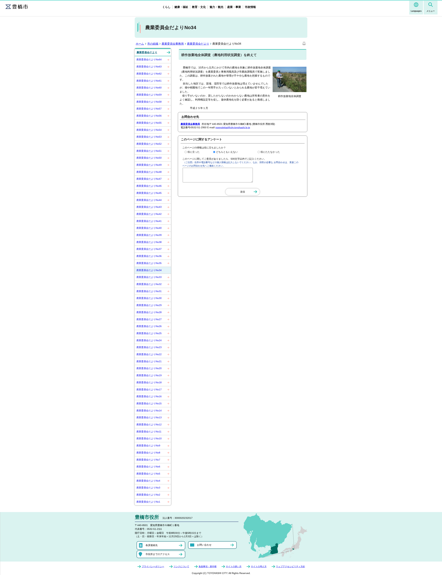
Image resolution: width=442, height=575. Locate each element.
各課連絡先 (152, 545)
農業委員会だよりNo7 (148, 459)
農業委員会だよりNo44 (149, 200)
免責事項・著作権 (208, 566)
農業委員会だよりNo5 (148, 473)
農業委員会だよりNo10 (149, 438)
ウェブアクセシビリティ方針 (290, 566)
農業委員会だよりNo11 (148, 431)
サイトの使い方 (234, 566)
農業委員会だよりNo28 (149, 312)
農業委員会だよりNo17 (149, 389)
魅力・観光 (216, 7)
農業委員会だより (198, 43)
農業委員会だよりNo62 (149, 73)
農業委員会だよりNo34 (149, 270)
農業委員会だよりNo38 (149, 242)
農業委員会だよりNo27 (149, 319)
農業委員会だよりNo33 (149, 277)
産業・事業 (234, 7)
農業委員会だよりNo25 (149, 333)
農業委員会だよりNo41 (149, 221)
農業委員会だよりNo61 (149, 80)
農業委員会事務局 (173, 43)
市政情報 (250, 7)
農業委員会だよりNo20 (149, 368)
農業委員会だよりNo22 (149, 354)
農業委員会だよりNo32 (149, 284)
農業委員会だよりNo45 (149, 193)
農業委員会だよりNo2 (148, 494)
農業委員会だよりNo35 (149, 263)
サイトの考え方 (259, 566)
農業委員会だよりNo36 (149, 256)
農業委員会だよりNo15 (149, 403)
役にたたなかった (270, 152)
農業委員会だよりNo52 (149, 143)
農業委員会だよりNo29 (149, 305)
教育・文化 (199, 7)
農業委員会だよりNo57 (149, 108)
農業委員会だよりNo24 (149, 340)
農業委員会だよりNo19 (149, 375)
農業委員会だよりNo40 (149, 228)
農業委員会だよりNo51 (149, 150)
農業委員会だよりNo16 (149, 396)
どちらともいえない (227, 152)
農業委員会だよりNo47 (149, 178)
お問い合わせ (204, 544)
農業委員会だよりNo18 (149, 382)
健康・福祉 (181, 7)
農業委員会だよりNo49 (149, 164)
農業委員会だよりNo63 (149, 66)
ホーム (140, 43)
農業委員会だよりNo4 (148, 480)
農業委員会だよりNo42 (149, 214)
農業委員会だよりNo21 (149, 361)
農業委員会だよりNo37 (149, 249)
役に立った (194, 152)
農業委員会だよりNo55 (149, 122)
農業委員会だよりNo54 (149, 129)
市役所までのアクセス (158, 554)
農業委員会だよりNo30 (149, 298)
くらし (166, 7)
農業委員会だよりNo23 (149, 347)
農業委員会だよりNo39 (149, 235)
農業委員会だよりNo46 (149, 185)
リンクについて (181, 566)
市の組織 (152, 43)
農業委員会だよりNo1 (148, 501)
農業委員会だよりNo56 (149, 115)
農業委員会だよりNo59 (149, 94)
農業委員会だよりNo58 (149, 101)
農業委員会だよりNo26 (149, 326)
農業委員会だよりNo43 (149, 207)
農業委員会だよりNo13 (149, 417)
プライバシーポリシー (153, 566)
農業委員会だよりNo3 (148, 487)
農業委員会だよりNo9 (148, 445)
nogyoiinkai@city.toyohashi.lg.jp (232, 127)
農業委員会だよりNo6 (148, 466)
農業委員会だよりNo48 (149, 172)
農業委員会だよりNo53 (149, 136)
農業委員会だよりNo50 (149, 157)
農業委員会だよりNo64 (149, 59)
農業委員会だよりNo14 (149, 410)
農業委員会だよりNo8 (148, 452)
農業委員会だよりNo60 (149, 87)
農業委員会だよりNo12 (149, 424)
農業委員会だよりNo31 (149, 291)
